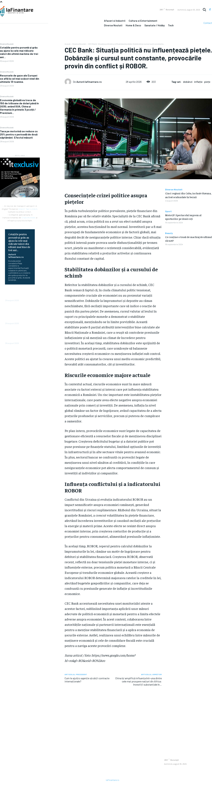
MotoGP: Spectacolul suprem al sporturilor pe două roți (183, 216)
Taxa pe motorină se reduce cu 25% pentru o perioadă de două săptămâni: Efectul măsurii (19, 134)
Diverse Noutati (7, 44)
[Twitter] (52, 53)
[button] (204, 9)
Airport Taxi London (27, 209)
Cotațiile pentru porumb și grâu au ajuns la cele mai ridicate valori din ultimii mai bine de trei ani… (19, 52)
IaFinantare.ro (112, 780)
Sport (168, 211)
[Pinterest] (52, 61)
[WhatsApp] (52, 69)
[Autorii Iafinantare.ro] (69, 81)
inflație (198, 81)
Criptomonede (28, 217)
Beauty (169, 233)
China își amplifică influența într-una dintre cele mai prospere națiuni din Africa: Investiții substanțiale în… (138, 681)
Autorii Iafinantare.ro (16, 256)
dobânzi (187, 81)
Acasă (67, 44)
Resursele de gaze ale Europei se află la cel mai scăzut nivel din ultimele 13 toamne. (19, 78)
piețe (207, 81)
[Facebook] (210, 10)
